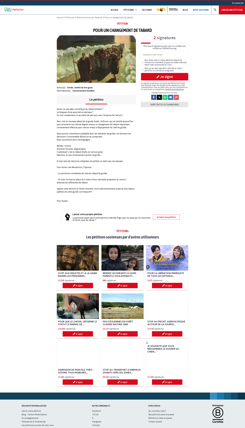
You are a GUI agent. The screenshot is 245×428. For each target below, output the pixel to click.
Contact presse (155, 424)
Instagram (96, 424)
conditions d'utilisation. (174, 89)
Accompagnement (30, 421)
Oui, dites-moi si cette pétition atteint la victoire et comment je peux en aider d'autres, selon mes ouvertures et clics (166, 62)
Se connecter (238, 3)
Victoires (147, 9)
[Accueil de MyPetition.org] (14, 9)
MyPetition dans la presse (160, 421)
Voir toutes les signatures (164, 104)
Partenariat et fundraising (33, 424)
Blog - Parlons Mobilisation (34, 417)
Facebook (96, 414)
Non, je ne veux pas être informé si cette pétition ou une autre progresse (163, 69)
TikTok (95, 417)
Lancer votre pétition (31, 414)
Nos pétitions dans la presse (161, 417)
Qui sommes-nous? (157, 414)
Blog (185, 9)
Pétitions (70, 17)
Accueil (114, 9)
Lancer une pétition (231, 9)
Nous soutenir (201, 9)
